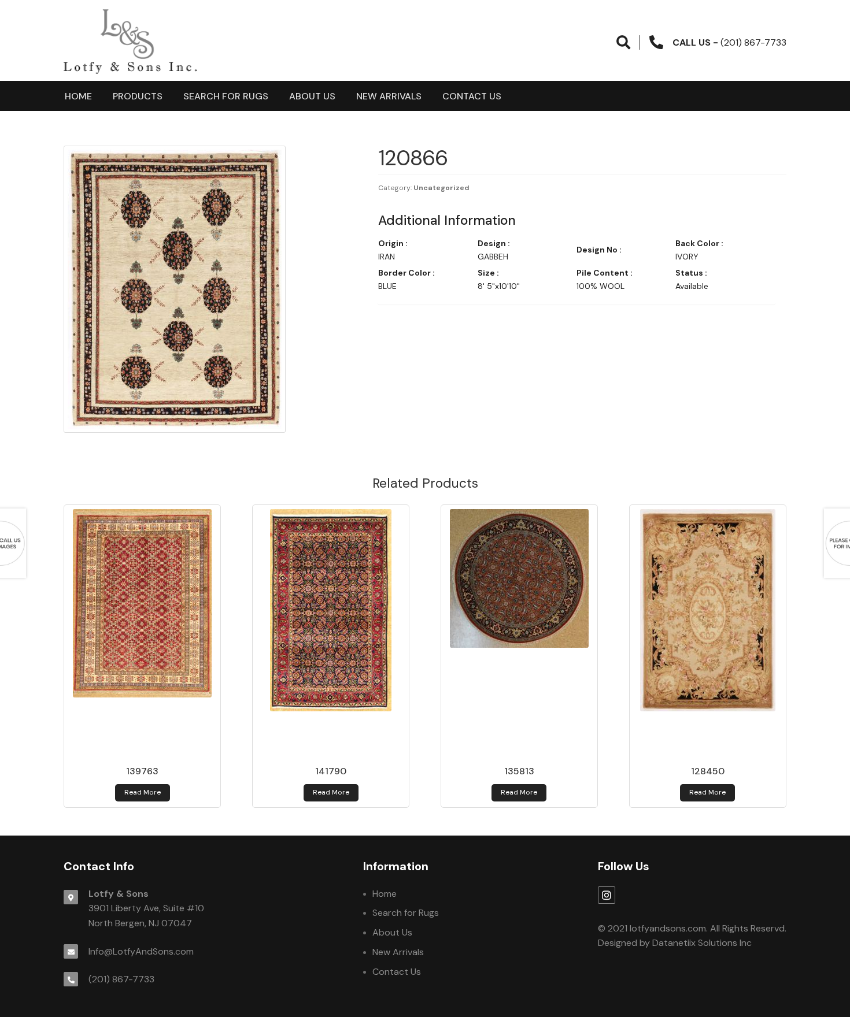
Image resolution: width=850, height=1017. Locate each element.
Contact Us (471, 96)
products (137, 96)
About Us (312, 96)
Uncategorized (441, 187)
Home (78, 96)
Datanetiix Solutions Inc (702, 943)
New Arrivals (389, 96)
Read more (142, 792)
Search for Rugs (225, 96)
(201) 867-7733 (121, 979)
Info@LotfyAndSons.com (141, 951)
